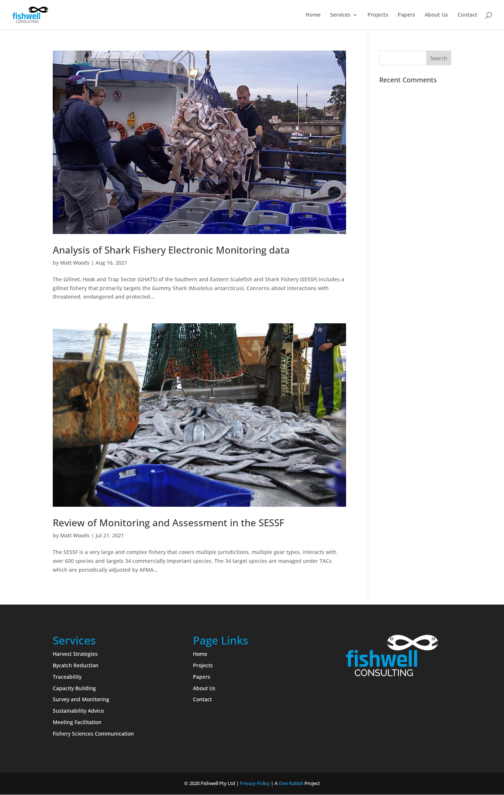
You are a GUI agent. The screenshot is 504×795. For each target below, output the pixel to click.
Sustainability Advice (78, 710)
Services (340, 15)
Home (313, 15)
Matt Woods (75, 262)
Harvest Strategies (75, 653)
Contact (467, 15)
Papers (406, 15)
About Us (436, 15)
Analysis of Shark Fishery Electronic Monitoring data (171, 250)
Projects (377, 15)
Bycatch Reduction (76, 665)
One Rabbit (291, 783)
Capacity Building (74, 688)
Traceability (67, 676)
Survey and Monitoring (81, 699)
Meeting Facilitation (77, 722)
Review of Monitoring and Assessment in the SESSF (168, 522)
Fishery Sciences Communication (93, 733)
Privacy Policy (255, 783)
